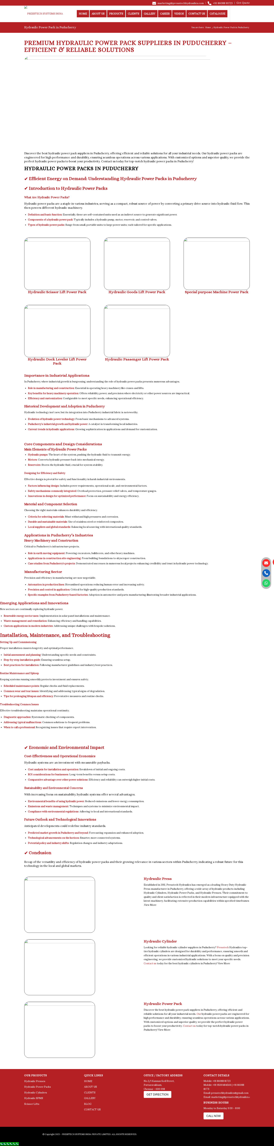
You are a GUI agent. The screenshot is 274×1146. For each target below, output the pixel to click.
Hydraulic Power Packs (37, 1086)
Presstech (223, 947)
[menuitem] (178, 3)
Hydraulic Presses (34, 1081)
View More (150, 905)
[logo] (48, 14)
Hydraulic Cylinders (35, 1092)
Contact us (108, 161)
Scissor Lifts (31, 1104)
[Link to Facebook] (236, 13)
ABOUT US (90, 1086)
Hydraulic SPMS (33, 1098)
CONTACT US (92, 1109)
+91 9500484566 (222, 1085)
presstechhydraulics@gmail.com (229, 1093)
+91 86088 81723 (223, 3)
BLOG (87, 1104)
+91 (235, 1085)
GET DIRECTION (158, 1094)
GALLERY (90, 1098)
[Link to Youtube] (247, 13)
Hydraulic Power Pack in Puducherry (50, 27)
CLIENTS (89, 1092)
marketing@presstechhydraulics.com (181, 3)
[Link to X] (241, 13)
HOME (88, 1081)
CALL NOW (213, 1115)
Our (204, 153)
